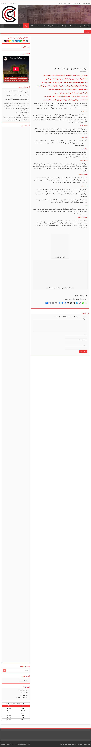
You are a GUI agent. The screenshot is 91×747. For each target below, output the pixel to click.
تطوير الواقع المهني (23, 115)
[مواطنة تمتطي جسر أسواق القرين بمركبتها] (19, 328)
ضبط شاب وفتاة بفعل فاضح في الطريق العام (16, 105)
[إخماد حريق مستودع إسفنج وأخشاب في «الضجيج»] (12, 194)
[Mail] (1, 3)
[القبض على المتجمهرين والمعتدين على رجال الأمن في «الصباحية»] (6, 461)
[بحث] (4, 670)
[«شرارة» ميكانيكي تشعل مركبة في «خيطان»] (6, 595)
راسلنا (60, 3)
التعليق (85, 319)
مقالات (20, 25)
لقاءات (32, 25)
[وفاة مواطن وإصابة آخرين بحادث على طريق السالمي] (6, 194)
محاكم (76, 25)
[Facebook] (15, 3)
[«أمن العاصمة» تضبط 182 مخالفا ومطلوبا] (6, 328)
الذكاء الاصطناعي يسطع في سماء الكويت (17, 120)
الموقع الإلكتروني (83, 345)
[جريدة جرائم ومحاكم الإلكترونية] (45, 14)
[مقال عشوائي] (2, 26)
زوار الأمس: (24, 695)
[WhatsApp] (3, 3)
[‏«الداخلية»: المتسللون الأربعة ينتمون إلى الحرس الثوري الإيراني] (12, 595)
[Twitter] (13, 3)
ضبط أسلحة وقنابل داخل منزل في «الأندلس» (16, 103)
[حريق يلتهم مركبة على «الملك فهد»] (26, 461)
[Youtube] (11, 3)
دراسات (38, 25)
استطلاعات (45, 25)
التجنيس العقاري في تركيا (21, 112)
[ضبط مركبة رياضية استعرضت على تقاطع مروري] (26, 595)
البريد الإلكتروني (83, 340)
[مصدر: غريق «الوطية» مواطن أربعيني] (19, 595)
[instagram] (9, 3)
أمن (81, 25)
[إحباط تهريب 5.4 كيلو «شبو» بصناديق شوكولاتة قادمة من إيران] (12, 461)
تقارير (52, 25)
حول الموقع (67, 3)
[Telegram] (5, 3)
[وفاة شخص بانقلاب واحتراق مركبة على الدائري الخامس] (19, 130)
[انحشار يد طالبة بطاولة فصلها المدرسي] (26, 194)
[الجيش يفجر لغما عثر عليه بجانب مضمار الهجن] (26, 328)
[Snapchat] (8, 3)
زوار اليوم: (25, 692)
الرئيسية (74, 3)
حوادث (65, 25)
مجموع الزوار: (24, 697)
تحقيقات (58, 25)
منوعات (26, 25)
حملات (71, 25)
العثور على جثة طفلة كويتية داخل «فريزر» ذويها (15, 117)
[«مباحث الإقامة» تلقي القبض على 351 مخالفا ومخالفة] (12, 328)
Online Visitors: (22, 690)
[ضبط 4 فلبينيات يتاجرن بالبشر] (19, 461)
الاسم (85, 334)
